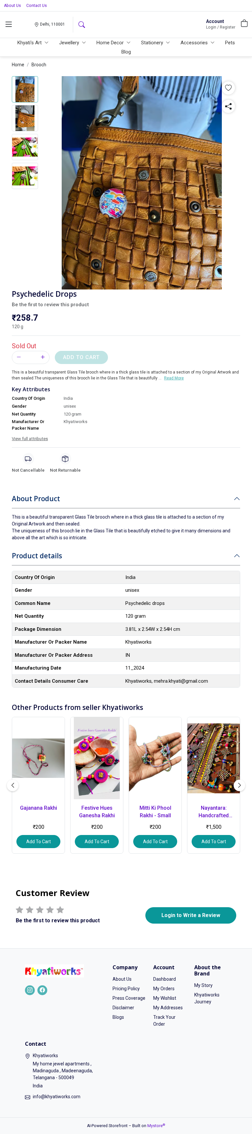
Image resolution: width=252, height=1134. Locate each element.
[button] (8, 25)
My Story (203, 985)
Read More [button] (174, 378)
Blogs (118, 1017)
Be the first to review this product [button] (50, 305)
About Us (12, 5)
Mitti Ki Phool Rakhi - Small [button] (155, 811)
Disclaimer (123, 1007)
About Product (36, 498)
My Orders (164, 988)
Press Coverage (129, 998)
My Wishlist (164, 998)
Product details (37, 555)
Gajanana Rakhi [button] (38, 808)
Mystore (156, 1125)
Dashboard (164, 979)
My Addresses (168, 1007)
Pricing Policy (126, 988)
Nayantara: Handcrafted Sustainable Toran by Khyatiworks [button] (214, 812)
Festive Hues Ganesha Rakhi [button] (97, 811)
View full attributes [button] (30, 438)
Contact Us (36, 5)
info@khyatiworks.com (56, 1096)
